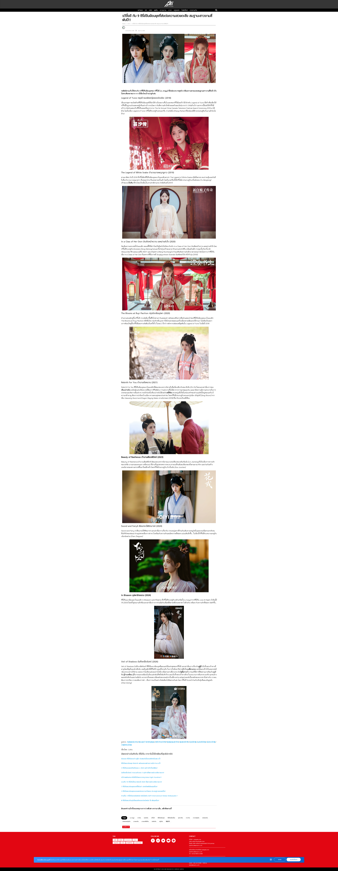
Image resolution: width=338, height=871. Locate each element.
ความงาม (163, 10)
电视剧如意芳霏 (173, 742)
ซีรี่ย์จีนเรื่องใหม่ (171, 818)
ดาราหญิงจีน (196, 818)
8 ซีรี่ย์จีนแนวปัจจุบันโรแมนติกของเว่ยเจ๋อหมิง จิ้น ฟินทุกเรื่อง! (140, 800)
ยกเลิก (279, 860)
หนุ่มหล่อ (176, 10)
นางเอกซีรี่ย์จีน (145, 821)
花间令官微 (211, 742)
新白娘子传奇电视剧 (146, 742)
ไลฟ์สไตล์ (185, 10)
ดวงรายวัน (193, 10)
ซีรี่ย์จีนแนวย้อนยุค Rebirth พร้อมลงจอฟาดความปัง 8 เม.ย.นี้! (141, 763)
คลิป (150, 10)
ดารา (170, 10)
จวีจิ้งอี (153, 818)
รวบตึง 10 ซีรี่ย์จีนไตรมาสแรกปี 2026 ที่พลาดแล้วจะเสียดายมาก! (141, 782)
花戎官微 (192, 742)
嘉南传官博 (184, 742)
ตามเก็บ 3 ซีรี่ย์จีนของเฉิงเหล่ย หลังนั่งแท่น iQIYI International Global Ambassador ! (149, 796)
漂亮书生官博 (160, 742)
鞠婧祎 (168, 821)
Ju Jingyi (132, 818)
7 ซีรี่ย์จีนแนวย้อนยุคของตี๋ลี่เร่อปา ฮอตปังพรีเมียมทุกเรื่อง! (139, 786)
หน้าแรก (140, 10)
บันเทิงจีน (154, 821)
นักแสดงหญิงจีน (126, 821)
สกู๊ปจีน (161, 821)
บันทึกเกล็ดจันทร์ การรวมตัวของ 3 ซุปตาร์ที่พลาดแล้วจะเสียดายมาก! (142, 773)
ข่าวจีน (139, 818)
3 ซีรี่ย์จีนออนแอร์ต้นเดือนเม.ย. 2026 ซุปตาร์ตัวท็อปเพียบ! (139, 768)
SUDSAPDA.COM (129, 31)
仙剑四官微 (201, 742)
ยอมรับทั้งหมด (293, 860)
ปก (146, 10)
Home (124, 24)
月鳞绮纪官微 (126, 745)
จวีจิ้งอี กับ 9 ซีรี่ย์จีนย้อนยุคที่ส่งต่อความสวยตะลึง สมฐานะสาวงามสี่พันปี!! (150, 24)
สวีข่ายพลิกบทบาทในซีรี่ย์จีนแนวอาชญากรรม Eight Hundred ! (141, 777)
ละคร (123, 843)
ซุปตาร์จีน (180, 818)
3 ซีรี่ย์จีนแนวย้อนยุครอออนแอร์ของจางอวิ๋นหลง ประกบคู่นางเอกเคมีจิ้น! (143, 791)
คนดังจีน (146, 818)
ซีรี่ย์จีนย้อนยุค (161, 818)
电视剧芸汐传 (132, 742)
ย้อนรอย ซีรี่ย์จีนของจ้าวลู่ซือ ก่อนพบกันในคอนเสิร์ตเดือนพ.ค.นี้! (140, 759)
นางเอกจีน (136, 821)
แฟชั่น (156, 10)
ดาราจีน (188, 818)
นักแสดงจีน (205, 818)
